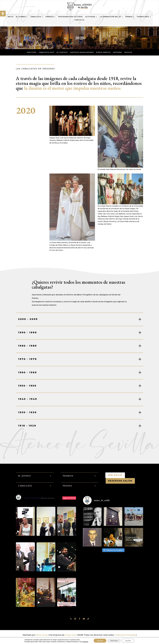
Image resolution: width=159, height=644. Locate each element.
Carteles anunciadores (82, 52)
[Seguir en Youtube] (84, 618)
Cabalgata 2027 (46, 52)
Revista (128, 52)
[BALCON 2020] (120, 204)
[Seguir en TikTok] (88, 618)
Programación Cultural (70, 16)
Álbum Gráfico (103, 52)
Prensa (128, 16)
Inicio (11, 16)
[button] (3, 13)
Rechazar (114, 641)
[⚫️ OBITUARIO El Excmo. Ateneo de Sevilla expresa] (92, 516)
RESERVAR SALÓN (120, 480)
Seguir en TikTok (69, 498)
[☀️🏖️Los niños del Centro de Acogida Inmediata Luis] (133, 516)
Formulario (143, 16)
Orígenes (117, 52)
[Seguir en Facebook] (79, 618)
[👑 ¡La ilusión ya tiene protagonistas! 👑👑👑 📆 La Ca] (113, 537)
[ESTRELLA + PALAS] (72, 240)
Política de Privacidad (125, 635)
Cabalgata (35, 16)
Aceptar (100, 641)
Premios (50, 16)
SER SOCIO (115, 475)
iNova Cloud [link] (41, 635)
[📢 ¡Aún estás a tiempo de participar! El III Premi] (133, 537)
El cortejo (62, 52)
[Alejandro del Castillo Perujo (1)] (72, 135)
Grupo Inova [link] (71, 635)
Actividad (90, 16)
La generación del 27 (110, 16)
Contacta (79, 20)
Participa (31, 52)
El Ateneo (21, 16)
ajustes (85, 642)
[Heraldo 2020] (120, 167)
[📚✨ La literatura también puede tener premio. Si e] (113, 516)
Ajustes (128, 641)
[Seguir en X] (71, 618)
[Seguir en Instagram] (75, 618)
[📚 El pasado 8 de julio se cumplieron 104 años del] (92, 537)
